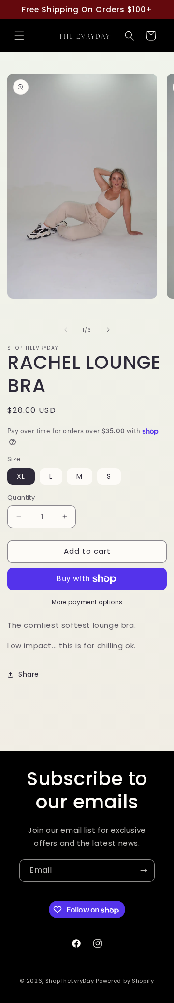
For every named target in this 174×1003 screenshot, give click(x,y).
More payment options (87, 602)
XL (21, 476)
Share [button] (28, 674)
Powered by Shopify (125, 981)
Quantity (21, 497)
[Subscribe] (143, 870)
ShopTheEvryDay (69, 981)
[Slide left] (65, 329)
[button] (19, 35)
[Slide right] (108, 329)
